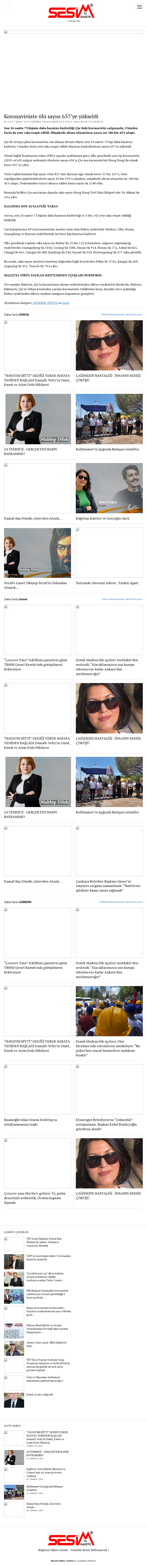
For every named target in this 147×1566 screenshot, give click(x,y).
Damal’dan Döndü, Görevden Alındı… (33, 518)
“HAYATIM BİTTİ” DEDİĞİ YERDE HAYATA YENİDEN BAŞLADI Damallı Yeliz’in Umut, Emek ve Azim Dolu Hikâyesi (37, 380)
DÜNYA (52, 303)
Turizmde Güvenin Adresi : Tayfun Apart (107, 583)
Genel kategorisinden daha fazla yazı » (122, 599)
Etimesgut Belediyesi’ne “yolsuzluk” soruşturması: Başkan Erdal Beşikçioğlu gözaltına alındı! (106, 1124)
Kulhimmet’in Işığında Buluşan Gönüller (107, 449)
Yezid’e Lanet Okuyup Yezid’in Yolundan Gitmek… (35, 585)
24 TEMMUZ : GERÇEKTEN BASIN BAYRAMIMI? (30, 451)
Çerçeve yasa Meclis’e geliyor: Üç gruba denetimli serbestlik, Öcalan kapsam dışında (34, 1198)
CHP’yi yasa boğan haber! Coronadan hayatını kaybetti (48, 1257)
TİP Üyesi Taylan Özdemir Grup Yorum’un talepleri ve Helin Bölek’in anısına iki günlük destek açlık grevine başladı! (48, 1365)
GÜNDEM (39, 303)
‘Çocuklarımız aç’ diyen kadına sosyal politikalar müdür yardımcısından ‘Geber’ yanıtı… (45, 1277)
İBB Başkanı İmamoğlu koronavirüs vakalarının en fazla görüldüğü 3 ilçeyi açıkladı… (47, 1294)
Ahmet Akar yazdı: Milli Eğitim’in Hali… (46, 1344)
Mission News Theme (62, 1560)
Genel (65, 303)
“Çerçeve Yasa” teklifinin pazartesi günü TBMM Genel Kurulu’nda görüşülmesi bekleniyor (35, 664)
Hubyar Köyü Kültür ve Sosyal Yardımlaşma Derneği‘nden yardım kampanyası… (47, 1329)
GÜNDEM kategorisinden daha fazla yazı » (121, 901)
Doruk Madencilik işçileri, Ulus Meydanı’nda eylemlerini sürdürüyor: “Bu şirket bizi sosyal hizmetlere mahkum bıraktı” (108, 1048)
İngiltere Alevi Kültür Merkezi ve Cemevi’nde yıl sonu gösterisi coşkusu (46, 1472)
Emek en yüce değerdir (39, 1394)
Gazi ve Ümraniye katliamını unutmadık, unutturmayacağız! (44, 1378)
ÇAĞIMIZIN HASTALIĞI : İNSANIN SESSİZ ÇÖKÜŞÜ (108, 377)
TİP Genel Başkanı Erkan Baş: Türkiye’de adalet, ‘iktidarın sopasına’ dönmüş (44, 1242)
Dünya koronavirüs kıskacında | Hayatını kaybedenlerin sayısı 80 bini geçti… (48, 1311)
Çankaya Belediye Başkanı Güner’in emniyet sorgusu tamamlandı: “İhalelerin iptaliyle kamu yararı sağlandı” (108, 886)
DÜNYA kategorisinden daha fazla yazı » (122, 314)
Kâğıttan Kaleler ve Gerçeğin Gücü (102, 518)
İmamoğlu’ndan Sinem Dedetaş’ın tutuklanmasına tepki (30, 1122)
